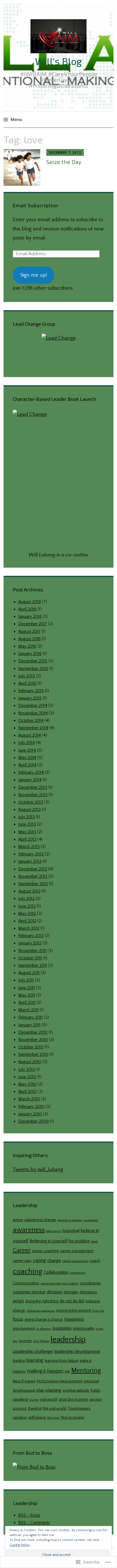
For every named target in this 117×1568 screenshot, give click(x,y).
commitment (77, 1272)
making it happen (45, 1371)
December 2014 (32, 705)
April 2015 (27, 683)
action (18, 1220)
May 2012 (27, 913)
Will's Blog (58, 61)
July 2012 (26, 898)
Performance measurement (59, 1381)
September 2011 (32, 965)
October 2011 (30, 958)
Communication (26, 1283)
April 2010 (27, 1091)
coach (95, 1261)
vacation (20, 1417)
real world (48, 1399)
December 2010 (33, 1032)
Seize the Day (63, 161)
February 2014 (31, 772)
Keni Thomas (41, 1341)
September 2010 (33, 1054)
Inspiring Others (30, 1155)
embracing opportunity (40, 1310)
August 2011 (29, 972)
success (20, 1408)
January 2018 (30, 616)
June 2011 (26, 987)
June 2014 (27, 750)
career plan (22, 1261)
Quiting (34, 1399)
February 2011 (30, 1017)
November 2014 (33, 713)
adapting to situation (69, 1220)
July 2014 (26, 742)
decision (54, 1292)
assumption (91, 1220)
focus (18, 1319)
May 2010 (27, 1084)
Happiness (74, 1319)
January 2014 (30, 779)
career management (76, 1251)
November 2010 (33, 1039)
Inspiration (62, 1328)
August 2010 (29, 1061)
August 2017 (29, 631)
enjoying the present (73, 1310)
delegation (88, 1292)
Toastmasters (79, 1408)
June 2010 (27, 1076)
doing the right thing (41, 1301)
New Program (24, 1381)
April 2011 (26, 1002)
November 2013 (33, 794)
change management (75, 1261)
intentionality (83, 1328)
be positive (79, 1240)
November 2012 (32, 876)
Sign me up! (33, 275)
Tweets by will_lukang (38, 1169)
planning (53, 1390)
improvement (24, 1328)
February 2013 (31, 854)
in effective (43, 1328)
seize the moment (73, 1399)
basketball (71, 1231)
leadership (68, 1339)
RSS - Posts (29, 1515)
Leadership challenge (33, 1351)
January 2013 (30, 861)
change (54, 1260)
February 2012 (31, 935)
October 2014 (30, 720)
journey (25, 1341)
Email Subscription (35, 205)
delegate (71, 1292)
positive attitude (76, 1390)
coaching (27, 1271)
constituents (90, 1283)
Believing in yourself (48, 1240)
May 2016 (27, 646)
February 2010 (31, 1106)
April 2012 (27, 920)
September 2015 (33, 668)
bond (94, 1241)
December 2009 (33, 1121)
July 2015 (26, 676)
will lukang (37, 1417)
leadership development (77, 1351)
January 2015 (30, 698)
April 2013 (27, 839)
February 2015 (31, 690)
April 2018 (27, 609)
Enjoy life (98, 1310)
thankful (35, 1408)
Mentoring (86, 1370)
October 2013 (30, 802)
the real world (54, 1408)
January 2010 (30, 1113)
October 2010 (31, 1047)
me (67, 1371)
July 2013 (26, 816)
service (96, 1399)
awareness (29, 1230)
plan (40, 1390)
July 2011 (26, 980)
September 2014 (33, 727)
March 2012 (28, 928)
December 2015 (32, 661)
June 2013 (27, 824)
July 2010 (26, 1069)
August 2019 (29, 601)
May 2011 (26, 995)
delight (18, 1301)
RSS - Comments (34, 1522)
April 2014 (27, 765)
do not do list (72, 1301)
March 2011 (28, 1009)
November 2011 (32, 950)
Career (21, 1250)
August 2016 (29, 638)
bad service (53, 1231)
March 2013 (29, 846)
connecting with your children (60, 1283)
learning (34, 1360)
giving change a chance (43, 1319)
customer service (29, 1292)
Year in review (72, 1417)
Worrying (53, 1417)
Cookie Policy (20, 1545)
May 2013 (27, 831)
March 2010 (29, 1098)
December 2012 (32, 869)
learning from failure (61, 1361)
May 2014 (27, 757)
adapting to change (40, 1220)
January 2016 (30, 653)
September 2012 (33, 883)
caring (39, 1260)
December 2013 (32, 787)
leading (19, 1361)
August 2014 (29, 735)
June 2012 (27, 906)
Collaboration (56, 1272)
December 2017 (32, 623)
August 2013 (29, 809)
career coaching (45, 1251)
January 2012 (29, 943)
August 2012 (29, 891)
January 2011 (29, 1024)
